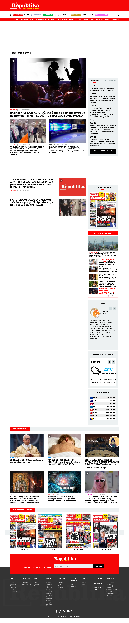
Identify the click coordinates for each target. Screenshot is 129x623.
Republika (110, 579)
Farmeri (73, 586)
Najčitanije (110, 81)
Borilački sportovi (49, 592)
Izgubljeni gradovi (102, 19)
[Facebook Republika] (57, 611)
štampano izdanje (102, 188)
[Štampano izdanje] (23, 531)
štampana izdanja (23, 510)
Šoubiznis (61, 586)
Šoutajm (49, 600)
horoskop (103, 303)
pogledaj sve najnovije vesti (103, 151)
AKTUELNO (14, 19)
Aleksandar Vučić (27, 19)
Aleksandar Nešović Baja (45, 19)
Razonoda (14, 208)
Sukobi (36, 586)
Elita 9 (72, 584)
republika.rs (62, 616)
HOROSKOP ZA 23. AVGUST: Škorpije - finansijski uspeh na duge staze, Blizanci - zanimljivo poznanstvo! (102, 142)
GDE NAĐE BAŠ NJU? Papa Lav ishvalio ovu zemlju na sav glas (102, 89)
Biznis (85, 579)
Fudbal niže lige (50, 585)
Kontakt (109, 591)
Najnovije (94, 81)
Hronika (66, 15)
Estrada (88, 494)
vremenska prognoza (103, 354)
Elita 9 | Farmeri (73, 580)
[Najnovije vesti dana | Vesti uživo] (48, 15)
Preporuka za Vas (102, 233)
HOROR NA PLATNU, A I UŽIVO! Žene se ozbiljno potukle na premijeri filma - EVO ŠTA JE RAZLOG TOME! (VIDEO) (47, 114)
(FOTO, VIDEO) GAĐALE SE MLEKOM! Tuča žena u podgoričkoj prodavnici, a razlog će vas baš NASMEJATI (31, 202)
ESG (83, 584)
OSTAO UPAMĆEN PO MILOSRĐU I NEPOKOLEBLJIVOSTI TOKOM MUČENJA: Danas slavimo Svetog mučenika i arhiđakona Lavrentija (103, 130)
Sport (49, 579)
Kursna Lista (103, 392)
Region (36, 584)
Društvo (13, 110)
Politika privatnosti (110, 596)
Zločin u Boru (89, 19)
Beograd (96, 362)
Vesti (26, 15)
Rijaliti (60, 584)
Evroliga (49, 604)
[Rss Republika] (64, 611)
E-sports (49, 602)
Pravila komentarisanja (111, 588)
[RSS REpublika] (68, 611)
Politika (13, 586)
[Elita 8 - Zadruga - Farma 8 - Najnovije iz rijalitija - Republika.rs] (101, 15)
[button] (110, 308)
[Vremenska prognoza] (96, 371)
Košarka (49, 588)
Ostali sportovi (49, 598)
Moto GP (49, 595)
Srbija (12, 582)
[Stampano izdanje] (103, 209)
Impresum (110, 582)
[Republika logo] (24, 5)
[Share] (13, 61)
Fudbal (48, 582)
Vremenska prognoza (14, 590)
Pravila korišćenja (109, 585)
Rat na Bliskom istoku (64, 19)
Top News (98, 583)
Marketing (110, 593)
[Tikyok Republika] (60, 611)
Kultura (60, 588)
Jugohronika (26, 584)
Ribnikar (78, 19)
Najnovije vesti (20, 429)
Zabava (91, 15)
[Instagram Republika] (72, 611)
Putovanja (99, 579)
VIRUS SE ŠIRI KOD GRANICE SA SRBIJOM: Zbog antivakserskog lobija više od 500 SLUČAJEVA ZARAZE (102, 99)
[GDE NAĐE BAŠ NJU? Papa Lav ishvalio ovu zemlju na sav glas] (27, 445)
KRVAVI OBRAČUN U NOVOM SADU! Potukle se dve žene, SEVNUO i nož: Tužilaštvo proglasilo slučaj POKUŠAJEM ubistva (66, 150)
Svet (84, 15)
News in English (97, 589)
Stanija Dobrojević (118, 19)
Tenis (48, 589)
